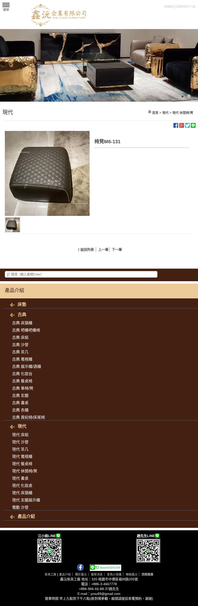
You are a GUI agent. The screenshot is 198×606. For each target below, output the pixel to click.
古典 (22, 314)
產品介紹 (26, 516)
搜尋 (8, 274)
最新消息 (97, 574)
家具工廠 (50, 574)
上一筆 (103, 249)
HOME (169, 6)
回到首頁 (147, 574)
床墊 (22, 304)
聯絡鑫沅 (131, 574)
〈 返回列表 (85, 249)
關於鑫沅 (81, 574)
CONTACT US (186, 6)
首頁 (155, 112)
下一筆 (117, 249)
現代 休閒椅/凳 (182, 112)
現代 (165, 112)
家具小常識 (114, 574)
